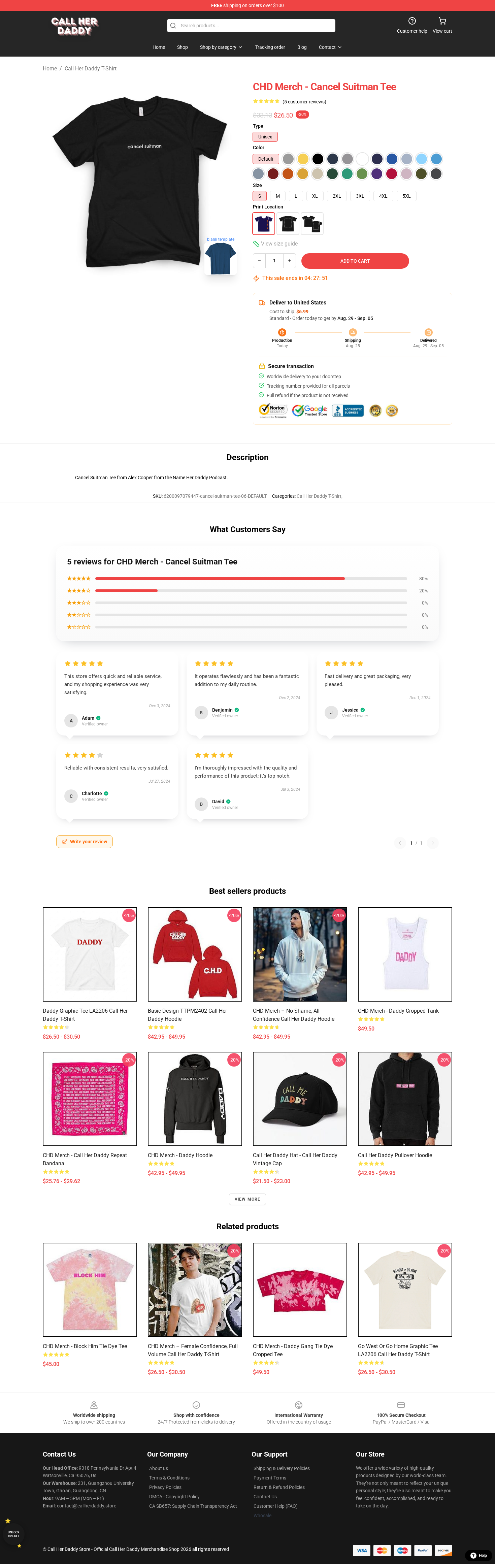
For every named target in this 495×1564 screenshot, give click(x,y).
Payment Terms (270, 1477)
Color (258, 147)
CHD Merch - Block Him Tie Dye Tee (85, 1346)
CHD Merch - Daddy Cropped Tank (398, 1011)
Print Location (268, 206)
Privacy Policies (165, 1487)
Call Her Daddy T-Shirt (91, 68)
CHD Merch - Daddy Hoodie (180, 1155)
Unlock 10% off (14, 1534)
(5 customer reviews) (304, 101)
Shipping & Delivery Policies (282, 1468)
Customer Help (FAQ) (276, 1506)
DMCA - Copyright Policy (174, 1496)
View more (248, 1199)
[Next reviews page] (433, 843)
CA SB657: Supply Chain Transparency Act (193, 1506)
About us (158, 1468)
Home (50, 68)
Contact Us (265, 1496)
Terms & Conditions (169, 1477)
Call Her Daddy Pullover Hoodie (395, 1155)
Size (257, 185)
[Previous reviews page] (400, 843)
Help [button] (483, 1555)
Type (258, 126)
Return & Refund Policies (279, 1487)
